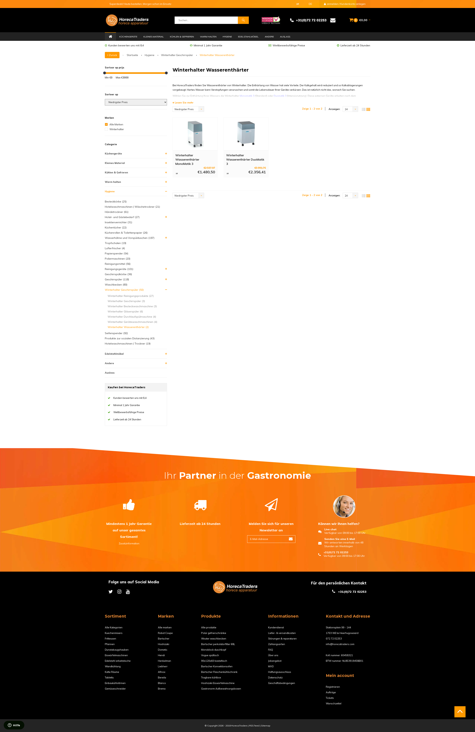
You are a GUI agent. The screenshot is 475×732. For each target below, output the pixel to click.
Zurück (112, 55)
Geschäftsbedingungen (281, 683)
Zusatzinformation (129, 543)
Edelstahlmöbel (248, 36)
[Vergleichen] (298, 3)
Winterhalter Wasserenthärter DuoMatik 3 (245, 159)
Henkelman (164, 660)
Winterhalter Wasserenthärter (217, 55)
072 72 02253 (334, 638)
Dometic (162, 649)
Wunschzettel (333, 703)
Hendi (161, 655)
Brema (162, 688)
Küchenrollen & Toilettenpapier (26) (126, 232)
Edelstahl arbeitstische (118, 660)
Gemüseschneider (115, 688)
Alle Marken (116, 124)
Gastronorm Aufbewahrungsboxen (221, 688)
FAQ (270, 649)
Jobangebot (274, 660)
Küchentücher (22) (116, 227)
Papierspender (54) (116, 253)
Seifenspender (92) (116, 333)
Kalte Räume (112, 671)
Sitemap (265, 725)
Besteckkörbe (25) (116, 201)
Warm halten (208, 36)
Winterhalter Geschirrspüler (177, 55)
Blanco (162, 683)
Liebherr (163, 666)
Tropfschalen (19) (115, 243)
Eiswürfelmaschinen (116, 655)
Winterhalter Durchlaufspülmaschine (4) (132, 316)
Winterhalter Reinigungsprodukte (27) (131, 296)
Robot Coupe (165, 633)
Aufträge (331, 692)
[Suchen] (243, 20)
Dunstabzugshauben (117, 649)
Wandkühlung (113, 666)
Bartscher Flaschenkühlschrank (219, 671)
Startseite (132, 55)
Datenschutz (275, 677)
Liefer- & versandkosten (282, 633)
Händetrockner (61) (116, 212)
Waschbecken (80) (116, 284)
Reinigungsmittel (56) (117, 264)
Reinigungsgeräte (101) (119, 269)
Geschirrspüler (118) (117, 279)
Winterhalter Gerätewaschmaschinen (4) (132, 322)
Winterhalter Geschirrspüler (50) (124, 289)
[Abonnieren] (290, 539)
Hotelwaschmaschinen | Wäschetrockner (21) (132, 206)
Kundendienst (276, 627)
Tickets (330, 697)
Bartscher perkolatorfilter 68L (218, 644)
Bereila (162, 677)
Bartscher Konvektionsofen (216, 666)
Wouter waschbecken (213, 638)
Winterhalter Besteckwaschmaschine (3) (132, 306)
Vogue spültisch (210, 655)
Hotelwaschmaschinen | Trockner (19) (127, 343)
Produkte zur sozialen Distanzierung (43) (130, 338)
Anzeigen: (334, 109)
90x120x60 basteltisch (214, 660)
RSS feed (254, 725)
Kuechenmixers (113, 633)
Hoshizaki (163, 644)
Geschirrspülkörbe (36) (118, 274)
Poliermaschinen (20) (117, 258)
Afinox (161, 671)
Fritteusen (110, 638)
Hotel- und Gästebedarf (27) (122, 217)
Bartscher (163, 638)
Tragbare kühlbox (211, 677)
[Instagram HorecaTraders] (119, 591)
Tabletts (109, 677)
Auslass (285, 36)
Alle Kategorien (113, 627)
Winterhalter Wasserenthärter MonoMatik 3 (187, 159)
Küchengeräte (128, 36)
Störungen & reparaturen (282, 638)
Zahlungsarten (276, 644)
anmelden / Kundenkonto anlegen (346, 3)
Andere (269, 36)
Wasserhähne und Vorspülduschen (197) (129, 238)
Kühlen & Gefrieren (182, 36)
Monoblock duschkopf (213, 649)
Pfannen (110, 644)
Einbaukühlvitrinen (115, 683)
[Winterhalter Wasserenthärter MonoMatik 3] (195, 134)
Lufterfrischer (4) (115, 248)
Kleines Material (153, 36)
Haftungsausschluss (279, 671)
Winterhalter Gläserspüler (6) (125, 311)
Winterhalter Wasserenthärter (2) (128, 327)
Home (110, 37)
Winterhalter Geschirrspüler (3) (126, 301)
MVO (271, 666)
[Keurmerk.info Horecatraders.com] (271, 19)
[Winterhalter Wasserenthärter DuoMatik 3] (246, 134)
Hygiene (227, 36)
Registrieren (333, 686)
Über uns (273, 655)
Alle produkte (208, 627)
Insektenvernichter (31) (118, 222)
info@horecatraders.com (340, 644)
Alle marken (165, 627)
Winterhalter (116, 129)
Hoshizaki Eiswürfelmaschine (218, 683)
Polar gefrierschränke (213, 633)
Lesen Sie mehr (184, 102)
